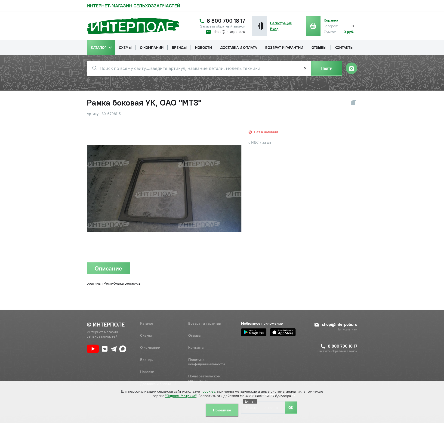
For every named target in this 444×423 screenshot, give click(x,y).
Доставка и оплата (155, 383)
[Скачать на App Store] (283, 332)
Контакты (196, 347)
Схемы (146, 335)
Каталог (147, 323)
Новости (147, 371)
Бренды (146, 359)
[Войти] (259, 26)
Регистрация (281, 23)
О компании (150, 347)
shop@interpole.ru (229, 31)
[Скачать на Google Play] (253, 332)
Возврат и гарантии (204, 323)
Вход (274, 28)
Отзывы (194, 335)
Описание (108, 268)
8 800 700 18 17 (226, 20)
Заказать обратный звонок (222, 26)
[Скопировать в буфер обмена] (353, 102)
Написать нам (347, 329)
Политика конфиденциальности (206, 361)
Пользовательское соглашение (204, 378)
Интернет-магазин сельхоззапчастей (133, 6)
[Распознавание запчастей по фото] (351, 68)
